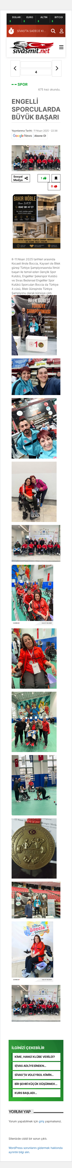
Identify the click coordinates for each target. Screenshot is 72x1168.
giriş (41, 1121)
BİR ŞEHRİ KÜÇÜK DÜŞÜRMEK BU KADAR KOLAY (35, 1084)
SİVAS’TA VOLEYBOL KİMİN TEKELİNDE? (33, 1075)
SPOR (23, 84)
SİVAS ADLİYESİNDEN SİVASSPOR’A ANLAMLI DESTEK (36, 1066)
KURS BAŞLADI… (26, 1093)
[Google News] (30, 136)
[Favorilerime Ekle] (56, 178)
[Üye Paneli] (59, 31)
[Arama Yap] (51, 31)
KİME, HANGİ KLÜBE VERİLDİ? (35, 1056)
